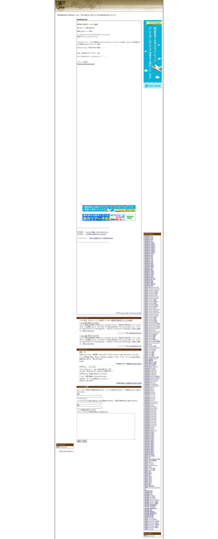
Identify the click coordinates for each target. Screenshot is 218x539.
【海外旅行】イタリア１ (150, 369)
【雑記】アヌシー (148, 462)
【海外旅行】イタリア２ (150, 371)
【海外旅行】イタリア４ (150, 374)
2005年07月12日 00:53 (133, 364)
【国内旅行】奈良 (148, 256)
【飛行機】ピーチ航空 (149, 497)
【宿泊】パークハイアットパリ (152, 325)
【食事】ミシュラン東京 (150, 519)
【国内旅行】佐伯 (148, 239)
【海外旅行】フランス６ (150, 416)
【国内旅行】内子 (148, 240)
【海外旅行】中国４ (149, 435)
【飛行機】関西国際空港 (150, 513)
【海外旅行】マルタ (149, 428)
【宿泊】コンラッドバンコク (151, 298)
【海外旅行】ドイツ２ (149, 393)
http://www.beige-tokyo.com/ (85, 64)
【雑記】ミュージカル (149, 470)
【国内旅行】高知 (148, 285)
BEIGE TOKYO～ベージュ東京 (121, 320)
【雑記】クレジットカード (151, 465)
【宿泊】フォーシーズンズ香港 (152, 341)
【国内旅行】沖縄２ (149, 272)
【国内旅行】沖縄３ (149, 274)
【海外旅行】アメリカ (149, 368)
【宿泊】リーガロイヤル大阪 (151, 357)
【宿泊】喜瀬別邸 (148, 360)
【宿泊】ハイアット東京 (150, 318)
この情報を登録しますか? (87, 410)
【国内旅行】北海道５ (149, 250)
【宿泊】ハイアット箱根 (150, 320)
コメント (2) (124, 313)
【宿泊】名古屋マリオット (151, 358)
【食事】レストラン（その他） (152, 521)
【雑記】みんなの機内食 (150, 460)
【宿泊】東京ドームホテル (151, 366)
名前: (78, 394)
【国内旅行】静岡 (148, 282)
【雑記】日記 (147, 474)
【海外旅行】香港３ (149, 452)
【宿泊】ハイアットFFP (150, 307)
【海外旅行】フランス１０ (151, 408)
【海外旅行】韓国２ (149, 443)
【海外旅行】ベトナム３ (150, 425)
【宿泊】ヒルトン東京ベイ (151, 339)
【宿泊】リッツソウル (149, 350)
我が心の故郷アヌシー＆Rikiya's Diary (101, 238)
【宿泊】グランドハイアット (151, 296)
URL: (78, 405)
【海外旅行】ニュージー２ (151, 403)
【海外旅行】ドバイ (149, 400)
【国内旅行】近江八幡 (149, 279)
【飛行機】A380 (148, 490)
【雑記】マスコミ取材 (149, 468)
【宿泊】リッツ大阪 (149, 352)
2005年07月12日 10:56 (133, 383)
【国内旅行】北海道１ (149, 244)
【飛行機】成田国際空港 (150, 508)
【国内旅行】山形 (148, 261)
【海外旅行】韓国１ (149, 441)
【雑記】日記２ (148, 476)
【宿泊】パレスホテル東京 (151, 322)
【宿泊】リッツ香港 (149, 355)
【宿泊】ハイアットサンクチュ (152, 312)
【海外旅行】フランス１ (150, 406)
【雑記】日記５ (148, 481)
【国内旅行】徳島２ (149, 266)
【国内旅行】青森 (148, 280)
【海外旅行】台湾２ (149, 438)
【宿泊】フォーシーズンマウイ (152, 342)
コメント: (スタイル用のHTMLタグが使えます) (92, 412)
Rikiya (123, 383)
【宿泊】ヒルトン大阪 (149, 336)
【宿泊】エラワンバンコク (151, 295)
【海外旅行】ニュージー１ (151, 401)
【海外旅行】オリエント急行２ (152, 377)
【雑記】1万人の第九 (149, 455)
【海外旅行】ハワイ (149, 404)
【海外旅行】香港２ (149, 451)
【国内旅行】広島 (148, 263)
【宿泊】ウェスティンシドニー (152, 288)
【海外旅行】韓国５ (149, 447)
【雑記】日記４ (148, 479)
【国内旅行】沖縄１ (149, 271)
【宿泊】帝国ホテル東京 (150, 363)
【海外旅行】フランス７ (150, 417)
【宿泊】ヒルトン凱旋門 (150, 334)
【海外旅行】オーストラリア (151, 379)
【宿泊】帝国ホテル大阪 (150, 361)
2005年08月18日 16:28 (135, 346)
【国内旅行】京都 (148, 237)
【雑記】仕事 (147, 471)
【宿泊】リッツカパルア (150, 349)
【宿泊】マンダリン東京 (150, 346)
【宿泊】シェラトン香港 (150, 303)
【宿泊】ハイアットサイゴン (151, 311)
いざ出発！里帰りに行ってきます (95, 234)
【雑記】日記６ (148, 482)
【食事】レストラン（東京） (151, 527)
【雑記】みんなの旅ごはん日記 (152, 459)
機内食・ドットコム (62, 446)
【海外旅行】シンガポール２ (151, 385)
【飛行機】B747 (148, 492)
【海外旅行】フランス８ (150, 419)
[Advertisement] (65, 54)
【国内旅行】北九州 (149, 242)
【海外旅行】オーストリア (151, 381)
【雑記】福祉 (147, 484)
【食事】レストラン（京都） (151, 522)
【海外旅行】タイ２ (149, 388)
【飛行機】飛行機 (148, 516)
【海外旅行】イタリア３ (150, 373)
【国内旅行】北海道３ (149, 247)
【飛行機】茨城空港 (149, 511)
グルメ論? (84, 323)
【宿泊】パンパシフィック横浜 (152, 323)
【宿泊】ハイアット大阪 (150, 317)
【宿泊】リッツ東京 (149, 353)
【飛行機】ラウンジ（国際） (151, 503)
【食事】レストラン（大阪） (151, 525)
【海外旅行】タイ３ (149, 390)
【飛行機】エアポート (149, 495)
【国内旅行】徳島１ (149, 264)
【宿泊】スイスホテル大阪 (151, 304)
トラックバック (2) (135, 313)
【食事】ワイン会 (148, 529)
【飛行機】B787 (148, 494)
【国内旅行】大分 (148, 255)
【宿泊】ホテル (148, 344)
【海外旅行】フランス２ (150, 409)
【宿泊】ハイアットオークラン (152, 309)
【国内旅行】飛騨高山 (149, 283)
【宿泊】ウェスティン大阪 (151, 291)
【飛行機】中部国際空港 (150, 505)
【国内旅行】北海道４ (149, 248)
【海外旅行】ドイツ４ (149, 396)
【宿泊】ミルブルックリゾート (152, 347)
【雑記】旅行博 (148, 473)
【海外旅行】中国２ (149, 431)
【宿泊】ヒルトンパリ (149, 330)
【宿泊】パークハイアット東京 (152, 326)
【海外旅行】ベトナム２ (150, 424)
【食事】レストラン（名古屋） (152, 524)
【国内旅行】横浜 (148, 269)
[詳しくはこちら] (88, 331)
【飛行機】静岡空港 (149, 514)
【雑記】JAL (147, 457)
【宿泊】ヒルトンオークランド (152, 328)
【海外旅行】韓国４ (149, 446)
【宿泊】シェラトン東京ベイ (151, 301)
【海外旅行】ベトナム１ (150, 422)
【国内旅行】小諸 (148, 260)
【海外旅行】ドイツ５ (149, 398)
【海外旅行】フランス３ (150, 411)
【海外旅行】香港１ (149, 449)
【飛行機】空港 (148, 509)
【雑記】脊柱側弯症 (149, 486)
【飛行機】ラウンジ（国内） (151, 502)
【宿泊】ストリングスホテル (151, 306)
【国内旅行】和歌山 (149, 253)
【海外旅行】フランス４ (150, 412)
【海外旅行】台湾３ (149, 439)
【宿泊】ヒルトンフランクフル (152, 331)
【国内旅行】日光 (148, 268)
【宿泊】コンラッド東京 (150, 299)
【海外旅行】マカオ (149, 427)
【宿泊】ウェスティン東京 (151, 293)
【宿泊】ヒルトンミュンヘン (151, 333)
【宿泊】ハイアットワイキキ (151, 315)
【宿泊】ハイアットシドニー (151, 314)
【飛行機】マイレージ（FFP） (152, 500)
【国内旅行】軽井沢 (149, 277)
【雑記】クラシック (149, 463)
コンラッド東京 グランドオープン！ (97, 232)
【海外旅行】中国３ (149, 433)
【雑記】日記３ (148, 478)
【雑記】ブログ (148, 466)
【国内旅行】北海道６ (149, 252)
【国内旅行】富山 (148, 258)
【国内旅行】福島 (148, 275)
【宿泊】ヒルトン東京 (149, 338)
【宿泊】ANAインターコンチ (151, 287)
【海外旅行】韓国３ (149, 444)
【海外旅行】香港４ (149, 454)
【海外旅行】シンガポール (151, 384)
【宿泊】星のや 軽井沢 (150, 365)
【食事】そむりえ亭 (149, 517)
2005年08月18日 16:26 (135, 333)
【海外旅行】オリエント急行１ (152, 376)
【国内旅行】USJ (148, 236)
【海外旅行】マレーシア (150, 430)
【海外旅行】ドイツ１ (149, 392)
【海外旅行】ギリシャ (149, 382)
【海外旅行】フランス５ (150, 414)
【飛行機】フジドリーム (150, 498)
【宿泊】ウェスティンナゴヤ (151, 290)
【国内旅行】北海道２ (149, 245)
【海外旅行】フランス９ (150, 420)
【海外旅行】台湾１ (149, 436)
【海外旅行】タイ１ (149, 387)
